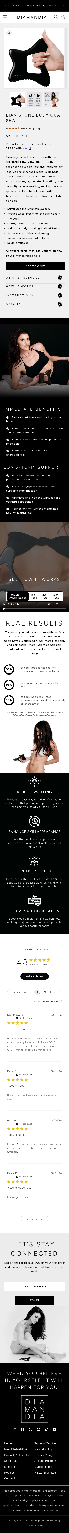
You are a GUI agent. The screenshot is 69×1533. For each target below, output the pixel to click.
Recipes (9, 1472)
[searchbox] (20, 992)
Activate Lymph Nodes (18, 596)
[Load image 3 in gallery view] (51, 99)
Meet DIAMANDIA (15, 1449)
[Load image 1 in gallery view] (17, 99)
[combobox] (47, 1001)
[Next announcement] (63, 5)
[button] (5, 17)
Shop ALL (10, 1460)
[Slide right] (63, 100)
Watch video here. (28, 255)
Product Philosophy (16, 1455)
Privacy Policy (43, 1455)
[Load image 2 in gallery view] (34, 99)
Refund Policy (43, 1449)
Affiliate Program (45, 1460)
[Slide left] (5, 100)
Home (8, 1443)
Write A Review (35, 976)
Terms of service (36, 1526)
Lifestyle (9, 1466)
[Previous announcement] (5, 5)
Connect (9, 1478)
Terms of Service (45, 1443)
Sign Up (34, 1300)
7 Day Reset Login (46, 1472)
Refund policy (37, 1521)
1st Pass (34, 596)
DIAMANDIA (21, 1521)
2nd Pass (45, 596)
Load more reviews (34, 1219)
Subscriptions (43, 1466)
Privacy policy (53, 1521)
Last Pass (56, 596)
